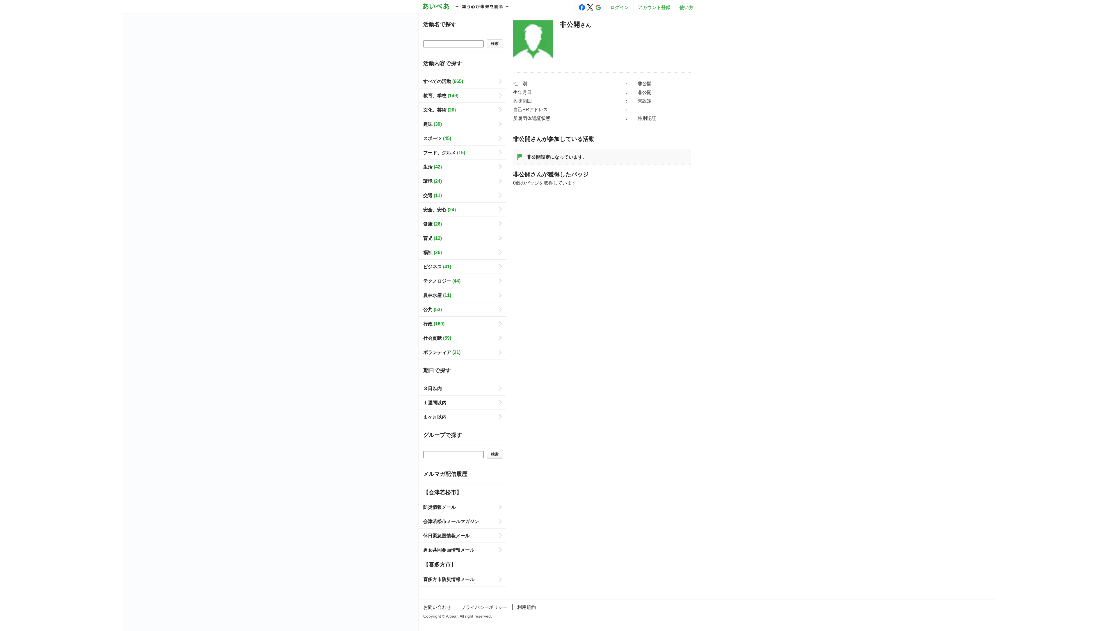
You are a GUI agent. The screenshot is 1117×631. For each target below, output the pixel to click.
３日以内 (432, 388)
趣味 (432, 124)
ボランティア (441, 352)
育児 (432, 238)
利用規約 (526, 607)
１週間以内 (435, 402)
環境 (432, 181)
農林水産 (437, 295)
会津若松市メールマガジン (451, 521)
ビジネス (437, 266)
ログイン (619, 7)
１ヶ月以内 (435, 416)
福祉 (432, 252)
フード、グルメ (444, 152)
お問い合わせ (437, 607)
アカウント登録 (654, 7)
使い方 (686, 7)
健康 (432, 223)
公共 (432, 309)
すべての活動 (443, 81)
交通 (432, 195)
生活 (432, 166)
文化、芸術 (439, 109)
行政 (433, 323)
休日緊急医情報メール (446, 535)
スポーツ (437, 138)
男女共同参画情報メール (448, 549)
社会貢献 (437, 338)
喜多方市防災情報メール (448, 579)
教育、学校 (440, 95)
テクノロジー (441, 280)
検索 (495, 43)
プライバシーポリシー (484, 607)
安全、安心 (439, 209)
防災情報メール (439, 507)
